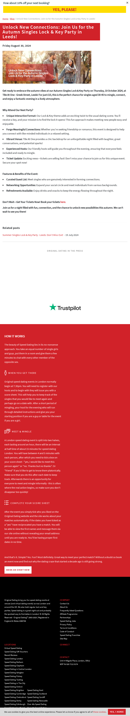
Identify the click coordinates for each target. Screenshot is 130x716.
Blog (12, 18)
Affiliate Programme (68, 614)
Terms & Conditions (68, 628)
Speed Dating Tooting (13, 679)
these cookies (99, 711)
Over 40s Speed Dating (36, 704)
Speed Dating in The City (14, 683)
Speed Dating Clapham (14, 665)
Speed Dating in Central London (18, 669)
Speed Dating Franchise (70, 635)
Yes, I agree (117, 711)
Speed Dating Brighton (14, 690)
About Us (64, 607)
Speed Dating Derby (12, 700)
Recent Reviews (10, 655)
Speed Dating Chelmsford (15, 697)
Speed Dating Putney (13, 676)
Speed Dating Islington (14, 672)
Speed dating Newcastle (37, 700)
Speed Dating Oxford (13, 686)
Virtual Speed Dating (13, 648)
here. (63, 202)
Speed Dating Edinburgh (14, 704)
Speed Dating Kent (35, 690)
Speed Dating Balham (13, 662)
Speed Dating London (13, 658)
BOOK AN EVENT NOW (18, 570)
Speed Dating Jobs (68, 621)
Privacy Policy (66, 624)
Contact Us (64, 603)
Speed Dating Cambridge (15, 693)
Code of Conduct (67, 631)
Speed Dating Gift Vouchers (16, 651)
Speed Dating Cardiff (36, 697)
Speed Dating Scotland (37, 693)
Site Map (63, 638)
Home (5, 18)
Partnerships (65, 617)
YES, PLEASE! (65, 9)
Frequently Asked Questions (71, 610)
